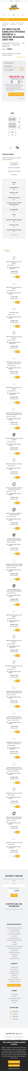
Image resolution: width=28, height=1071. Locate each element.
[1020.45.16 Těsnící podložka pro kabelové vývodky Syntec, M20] (14, 687)
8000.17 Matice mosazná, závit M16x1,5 (14, 262)
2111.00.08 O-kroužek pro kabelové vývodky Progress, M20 (14, 488)
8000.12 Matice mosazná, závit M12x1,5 (14, 288)
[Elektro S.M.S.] (14, 7)
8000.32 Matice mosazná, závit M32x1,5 (14, 388)
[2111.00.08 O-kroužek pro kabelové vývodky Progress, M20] (14, 484)
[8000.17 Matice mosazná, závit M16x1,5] (14, 258)
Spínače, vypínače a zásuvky (14, 948)
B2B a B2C (15, 1016)
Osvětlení (14, 942)
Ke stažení (14, 996)
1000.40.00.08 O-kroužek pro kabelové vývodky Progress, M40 (14, 768)
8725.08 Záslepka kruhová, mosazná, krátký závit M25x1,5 (14, 590)
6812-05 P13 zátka (14, 312)
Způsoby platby (14, 967)
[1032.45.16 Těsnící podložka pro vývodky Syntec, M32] (14, 509)
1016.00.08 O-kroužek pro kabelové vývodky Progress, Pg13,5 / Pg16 (14, 565)
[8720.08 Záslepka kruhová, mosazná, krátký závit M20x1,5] (14, 535)
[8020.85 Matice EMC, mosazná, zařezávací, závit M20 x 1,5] (14, 738)
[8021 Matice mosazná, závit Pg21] (14, 789)
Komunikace (14, 936)
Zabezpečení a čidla (14, 958)
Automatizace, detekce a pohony (14, 927)
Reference (15, 1011)
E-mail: (14, 883)
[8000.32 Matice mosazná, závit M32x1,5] (14, 384)
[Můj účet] (4, 15)
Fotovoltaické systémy (14, 929)
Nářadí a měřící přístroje (14, 938)
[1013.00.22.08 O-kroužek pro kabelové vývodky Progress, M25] (14, 713)
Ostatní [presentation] (7, 251)
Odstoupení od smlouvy (14, 985)
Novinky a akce (14, 1000)
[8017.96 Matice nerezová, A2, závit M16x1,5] (14, 662)
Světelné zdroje (14, 950)
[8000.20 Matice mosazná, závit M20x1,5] (14, 333)
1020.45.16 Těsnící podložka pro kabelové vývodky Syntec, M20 (14, 692)
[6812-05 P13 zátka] (14, 309)
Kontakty (15, 1019)
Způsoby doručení (14, 969)
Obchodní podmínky (14, 973)
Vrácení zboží (14, 977)
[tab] (14, 164)
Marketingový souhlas (14, 981)
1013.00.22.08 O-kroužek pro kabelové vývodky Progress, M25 (14, 717)
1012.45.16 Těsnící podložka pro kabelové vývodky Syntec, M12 (14, 818)
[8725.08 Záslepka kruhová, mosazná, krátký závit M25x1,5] (14, 586)
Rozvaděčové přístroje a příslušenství (14, 946)
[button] (19, 81)
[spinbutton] (15, 81)
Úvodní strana (5, 23)
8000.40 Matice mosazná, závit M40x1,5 (14, 615)
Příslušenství (13, 24)
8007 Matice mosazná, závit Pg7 (14, 464)
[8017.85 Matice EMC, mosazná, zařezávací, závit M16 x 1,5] (14, 358)
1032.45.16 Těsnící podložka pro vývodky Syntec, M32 (14, 514)
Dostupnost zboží (14, 971)
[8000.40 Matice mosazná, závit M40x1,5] (14, 611)
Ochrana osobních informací (14, 979)
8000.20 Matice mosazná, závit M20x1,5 (14, 337)
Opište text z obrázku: (14, 888)
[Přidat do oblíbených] (18, 99)
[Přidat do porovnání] (21, 99)
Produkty (13, 23)
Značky (15, 1014)
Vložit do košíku (17, 94)
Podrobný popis (21, 57)
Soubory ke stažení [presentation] (14, 168)
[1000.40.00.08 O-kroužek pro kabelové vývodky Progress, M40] (14, 764)
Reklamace (14, 975)
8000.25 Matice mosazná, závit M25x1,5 (14, 641)
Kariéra (14, 1002)
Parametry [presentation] (14, 164)
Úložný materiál (14, 954)
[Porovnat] (13, 15)
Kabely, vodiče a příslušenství (14, 934)
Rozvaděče (14, 944)
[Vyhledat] (9, 15)
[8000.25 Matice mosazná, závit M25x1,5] (14, 636)
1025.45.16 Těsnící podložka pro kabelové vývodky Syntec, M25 (14, 413)
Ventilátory (14, 956)
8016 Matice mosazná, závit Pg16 (14, 842)
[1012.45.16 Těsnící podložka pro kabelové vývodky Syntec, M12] (14, 813)
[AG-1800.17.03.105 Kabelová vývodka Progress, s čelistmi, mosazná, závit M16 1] (14, 124)
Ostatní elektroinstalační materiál (14, 940)
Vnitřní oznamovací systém (14, 998)
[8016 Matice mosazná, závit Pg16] (14, 839)
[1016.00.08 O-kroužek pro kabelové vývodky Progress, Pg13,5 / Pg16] (14, 560)
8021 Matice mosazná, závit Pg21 (14, 793)
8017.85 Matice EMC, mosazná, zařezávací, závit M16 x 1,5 (14, 363)
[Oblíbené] (18, 15)
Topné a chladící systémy (14, 952)
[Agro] (9, 49)
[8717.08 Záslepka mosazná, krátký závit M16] (14, 434)
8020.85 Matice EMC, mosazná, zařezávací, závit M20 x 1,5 (14, 743)
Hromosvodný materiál (14, 931)
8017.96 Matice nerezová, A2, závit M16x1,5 (14, 666)
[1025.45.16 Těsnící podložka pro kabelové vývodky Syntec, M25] (14, 409)
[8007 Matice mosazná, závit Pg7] (14, 460)
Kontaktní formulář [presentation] (14, 171)
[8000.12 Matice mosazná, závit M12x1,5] (14, 283)
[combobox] (11, 1)
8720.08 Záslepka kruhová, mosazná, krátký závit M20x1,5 (14, 539)
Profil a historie (14, 994)
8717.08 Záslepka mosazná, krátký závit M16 (14, 439)
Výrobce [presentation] (14, 175)
